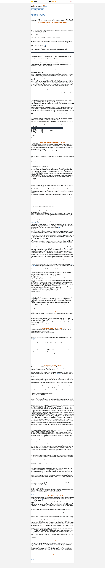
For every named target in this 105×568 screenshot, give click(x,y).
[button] (71, 1)
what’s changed (45, 6)
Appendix (48, 80)
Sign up (36, 1)
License (54, 203)
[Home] (52, 1)
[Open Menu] (73, 1)
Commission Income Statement (45, 288)
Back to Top (32, 339)
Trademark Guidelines (60, 259)
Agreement (45, 45)
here (48, 166)
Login (31, 1)
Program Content (38, 385)
